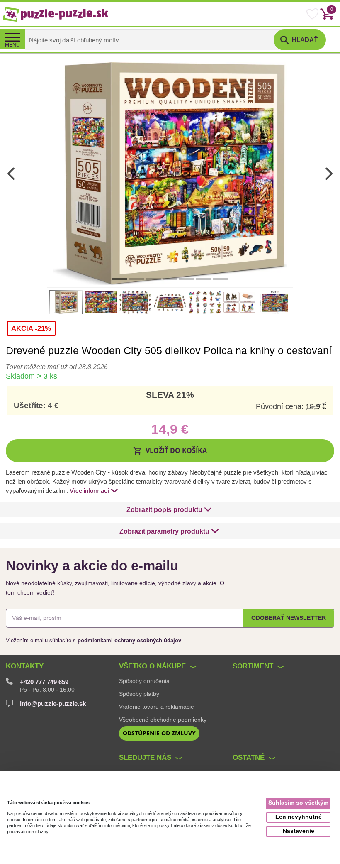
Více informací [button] (89, 490)
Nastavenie (298, 831)
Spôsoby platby (139, 693)
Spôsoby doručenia (144, 681)
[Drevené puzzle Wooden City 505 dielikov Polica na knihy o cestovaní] (170, 173)
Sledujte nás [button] (145, 757)
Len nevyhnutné (298, 817)
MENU (12, 45)
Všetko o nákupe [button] (152, 666)
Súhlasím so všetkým (298, 803)
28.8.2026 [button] (57, 366)
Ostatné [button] (249, 757)
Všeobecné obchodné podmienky (162, 719)
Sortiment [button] (253, 666)
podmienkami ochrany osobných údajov (129, 640)
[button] (170, 450)
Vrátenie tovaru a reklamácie (156, 706)
